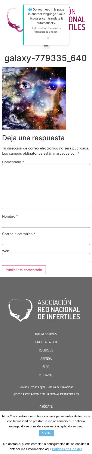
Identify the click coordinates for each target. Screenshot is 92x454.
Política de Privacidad (60, 387)
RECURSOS (46, 350)
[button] (46, 45)
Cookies (24, 387)
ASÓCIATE (46, 406)
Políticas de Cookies (67, 449)
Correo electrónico (19, 233)
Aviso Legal (37, 387)
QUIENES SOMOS (46, 334)
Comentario (13, 162)
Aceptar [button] (46, 433)
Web (5, 251)
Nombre (10, 216)
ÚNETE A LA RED (46, 342)
